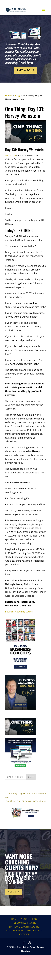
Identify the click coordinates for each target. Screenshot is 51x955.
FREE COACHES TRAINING (24, 922)
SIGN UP (13, 892)
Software (24, 934)
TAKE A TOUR (25, 70)
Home (14, 919)
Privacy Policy (29, 947)
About (24, 919)
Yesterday (10, 155)
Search (31, 777)
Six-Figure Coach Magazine (24, 926)
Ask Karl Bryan (14, 930)
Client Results (34, 930)
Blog (34, 919)
